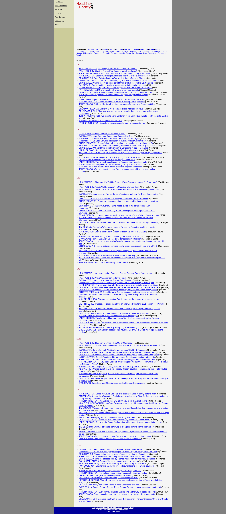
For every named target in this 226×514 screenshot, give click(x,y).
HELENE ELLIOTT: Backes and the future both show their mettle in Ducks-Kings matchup (118, 222)
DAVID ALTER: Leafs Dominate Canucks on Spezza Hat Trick (106, 136)
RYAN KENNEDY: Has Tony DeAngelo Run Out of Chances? (105, 343)
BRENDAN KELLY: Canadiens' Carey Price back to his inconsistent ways (111, 109)
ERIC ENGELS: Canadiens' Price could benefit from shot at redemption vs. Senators (116, 83)
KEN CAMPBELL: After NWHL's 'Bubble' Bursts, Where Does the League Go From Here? (118, 182)
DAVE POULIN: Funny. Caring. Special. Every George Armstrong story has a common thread (120, 487)
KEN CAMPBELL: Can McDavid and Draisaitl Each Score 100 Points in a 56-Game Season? (119, 345)
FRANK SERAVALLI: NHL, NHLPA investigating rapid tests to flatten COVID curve (115, 87)
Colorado (135, 49)
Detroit (157, 49)
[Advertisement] (64, 64)
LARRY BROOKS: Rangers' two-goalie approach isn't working (106, 475)
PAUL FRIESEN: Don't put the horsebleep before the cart (104, 262)
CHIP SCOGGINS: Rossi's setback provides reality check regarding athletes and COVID (118, 246)
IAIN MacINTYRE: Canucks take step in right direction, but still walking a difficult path (116, 283)
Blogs (57, 24)
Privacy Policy (129, 508)
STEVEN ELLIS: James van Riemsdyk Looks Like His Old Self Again (109, 138)
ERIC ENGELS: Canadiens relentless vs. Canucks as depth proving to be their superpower (119, 355)
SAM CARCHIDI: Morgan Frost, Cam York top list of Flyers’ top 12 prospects (112, 463)
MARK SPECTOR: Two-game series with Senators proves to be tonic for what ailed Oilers (118, 285)
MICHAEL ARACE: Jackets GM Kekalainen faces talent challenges (108, 316)
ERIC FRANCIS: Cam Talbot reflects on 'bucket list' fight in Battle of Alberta (112, 78)
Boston (98, 49)
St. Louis (106, 53)
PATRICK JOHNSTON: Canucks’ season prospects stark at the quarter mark (113, 123)
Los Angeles (106, 51)
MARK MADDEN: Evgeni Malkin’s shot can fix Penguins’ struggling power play (113, 95)
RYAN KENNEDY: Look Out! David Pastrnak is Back (102, 134)
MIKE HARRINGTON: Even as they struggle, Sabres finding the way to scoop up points (117, 492)
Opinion (58, 13)
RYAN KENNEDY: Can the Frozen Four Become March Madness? (108, 71)
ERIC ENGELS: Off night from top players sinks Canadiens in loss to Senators (113, 148)
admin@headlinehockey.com (117, 509)
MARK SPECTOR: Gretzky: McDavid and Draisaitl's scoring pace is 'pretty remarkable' (117, 359)
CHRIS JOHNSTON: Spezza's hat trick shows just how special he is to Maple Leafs (116, 143)
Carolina (119, 49)
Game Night (59, 21)
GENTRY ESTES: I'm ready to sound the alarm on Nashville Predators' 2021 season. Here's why (121, 304)
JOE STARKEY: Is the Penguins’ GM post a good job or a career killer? (110, 157)
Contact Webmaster (115, 508)
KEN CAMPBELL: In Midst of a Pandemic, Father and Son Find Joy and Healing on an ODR (119, 189)
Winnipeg (80, 55)
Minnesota (116, 51)
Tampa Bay (130, 53)
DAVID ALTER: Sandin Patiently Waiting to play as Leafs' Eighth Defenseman (113, 350)
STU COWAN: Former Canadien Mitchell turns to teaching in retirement (110, 239)
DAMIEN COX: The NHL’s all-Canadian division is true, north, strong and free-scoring (116, 92)
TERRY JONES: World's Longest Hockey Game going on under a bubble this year (115, 436)
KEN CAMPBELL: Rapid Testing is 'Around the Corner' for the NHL (108, 69)
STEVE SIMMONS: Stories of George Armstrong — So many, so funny (110, 471)
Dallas (151, 49)
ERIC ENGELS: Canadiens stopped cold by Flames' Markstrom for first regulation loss (117, 459)
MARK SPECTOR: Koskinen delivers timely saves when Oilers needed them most (115, 456)
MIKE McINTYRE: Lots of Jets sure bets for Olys (100, 121)
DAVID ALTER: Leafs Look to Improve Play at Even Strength (105, 280)
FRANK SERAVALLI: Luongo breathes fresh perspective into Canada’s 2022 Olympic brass (119, 215)
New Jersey (142, 51)
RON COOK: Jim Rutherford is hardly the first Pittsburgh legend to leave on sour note (116, 466)
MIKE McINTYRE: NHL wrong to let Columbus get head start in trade (109, 236)
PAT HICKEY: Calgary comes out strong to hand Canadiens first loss (109, 485)
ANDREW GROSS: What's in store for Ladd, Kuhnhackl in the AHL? (108, 478)
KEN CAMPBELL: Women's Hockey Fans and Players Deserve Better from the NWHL (117, 273)
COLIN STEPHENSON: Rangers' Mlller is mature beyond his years (108, 461)
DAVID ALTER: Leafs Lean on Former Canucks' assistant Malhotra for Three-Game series (118, 194)
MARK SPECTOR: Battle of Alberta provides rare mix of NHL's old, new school (113, 76)
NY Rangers (163, 51)
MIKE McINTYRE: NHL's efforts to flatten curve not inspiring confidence (110, 167)
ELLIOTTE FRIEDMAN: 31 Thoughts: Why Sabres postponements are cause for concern (118, 292)
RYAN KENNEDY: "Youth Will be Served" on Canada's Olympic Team (109, 187)
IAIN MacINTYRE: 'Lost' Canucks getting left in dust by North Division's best (112, 141)
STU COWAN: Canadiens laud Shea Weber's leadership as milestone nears (112, 383)
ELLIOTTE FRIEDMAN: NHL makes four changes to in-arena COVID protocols (113, 199)
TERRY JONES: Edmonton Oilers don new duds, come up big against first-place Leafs (117, 494)
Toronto (139, 53)
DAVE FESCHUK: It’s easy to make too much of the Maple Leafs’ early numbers (114, 313)
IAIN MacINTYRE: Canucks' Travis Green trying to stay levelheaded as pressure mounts (118, 80)
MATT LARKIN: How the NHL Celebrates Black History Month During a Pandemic (114, 73)
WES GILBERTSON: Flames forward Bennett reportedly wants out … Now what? (114, 420)
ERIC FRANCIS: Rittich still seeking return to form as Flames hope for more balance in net (119, 287)
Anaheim (91, 49)
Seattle (122, 53)
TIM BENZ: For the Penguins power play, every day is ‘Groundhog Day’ (110, 327)
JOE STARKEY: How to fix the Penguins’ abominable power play (107, 255)
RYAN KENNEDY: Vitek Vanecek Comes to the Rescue (103, 278)
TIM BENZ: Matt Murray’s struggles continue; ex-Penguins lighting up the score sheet (116, 427)
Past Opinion (60, 17)
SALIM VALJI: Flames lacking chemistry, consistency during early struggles (112, 85)
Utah (145, 53)
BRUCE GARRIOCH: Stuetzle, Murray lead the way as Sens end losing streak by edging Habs (120, 153)
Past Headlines (61, 6)
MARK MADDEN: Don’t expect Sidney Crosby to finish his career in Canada (112, 232)
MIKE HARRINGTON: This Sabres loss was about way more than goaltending (113, 401)
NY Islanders (153, 51)
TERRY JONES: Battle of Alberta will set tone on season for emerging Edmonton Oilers (117, 104)
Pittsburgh (97, 53)
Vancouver (152, 53)
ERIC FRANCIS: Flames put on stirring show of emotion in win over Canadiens (113, 454)
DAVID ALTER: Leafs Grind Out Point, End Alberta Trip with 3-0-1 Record (111, 449)
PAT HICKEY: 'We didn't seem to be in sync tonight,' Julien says (107, 160)
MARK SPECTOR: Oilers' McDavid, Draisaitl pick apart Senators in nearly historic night (117, 394)
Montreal (125, 51)
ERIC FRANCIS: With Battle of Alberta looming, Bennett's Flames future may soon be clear (119, 145)
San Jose (114, 53)
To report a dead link (99, 508)
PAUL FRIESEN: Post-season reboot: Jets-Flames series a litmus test (110, 439)
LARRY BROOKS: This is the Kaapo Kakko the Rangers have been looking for (113, 162)
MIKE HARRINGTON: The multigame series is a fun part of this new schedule (113, 473)
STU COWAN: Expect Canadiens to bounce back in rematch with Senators (111, 99)
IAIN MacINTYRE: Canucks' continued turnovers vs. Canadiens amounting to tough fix (117, 357)
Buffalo (105, 49)
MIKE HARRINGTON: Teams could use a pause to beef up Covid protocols (112, 102)
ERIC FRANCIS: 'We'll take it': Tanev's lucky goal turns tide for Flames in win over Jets (117, 352)
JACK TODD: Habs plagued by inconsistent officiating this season (108, 417)
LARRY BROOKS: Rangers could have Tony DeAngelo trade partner (109, 150)
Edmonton (80, 51)
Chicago (127, 49)
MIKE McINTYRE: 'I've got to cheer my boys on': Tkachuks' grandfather (110, 366)
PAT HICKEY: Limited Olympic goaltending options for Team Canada (109, 90)
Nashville (133, 51)
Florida (88, 51)
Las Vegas (96, 51)
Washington (162, 53)
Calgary (112, 49)
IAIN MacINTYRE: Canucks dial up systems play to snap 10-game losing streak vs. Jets (118, 452)
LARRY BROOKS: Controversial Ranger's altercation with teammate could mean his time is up (120, 422)
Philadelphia (87, 53)
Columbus (144, 49)
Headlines (59, 2)
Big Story (58, 9)
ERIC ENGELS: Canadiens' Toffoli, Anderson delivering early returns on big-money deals (118, 290)
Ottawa (79, 53)
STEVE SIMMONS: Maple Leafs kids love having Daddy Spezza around (110, 164)
